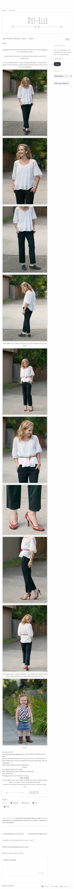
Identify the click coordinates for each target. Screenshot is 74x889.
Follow (57, 64)
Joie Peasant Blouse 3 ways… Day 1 (13, 834)
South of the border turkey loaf (38, 834)
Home (4, 10)
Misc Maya (34, 818)
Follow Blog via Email (59, 46)
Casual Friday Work (20, 818)
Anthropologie (6, 820)
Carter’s (7, 769)
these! (29, 67)
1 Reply (4, 43)
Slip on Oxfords (33, 820)
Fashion (29, 818)
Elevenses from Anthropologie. (15, 754)
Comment (41, 873)
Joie (6, 752)
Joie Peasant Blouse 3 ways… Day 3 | (18, 847)
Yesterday (5, 50)
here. (27, 776)
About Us (12, 10)
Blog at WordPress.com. (8, 885)
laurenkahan (10, 822)
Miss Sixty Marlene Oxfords (21, 820)
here (3, 756)
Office (39, 818)
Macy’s (7, 776)
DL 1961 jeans (43, 50)
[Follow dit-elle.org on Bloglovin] (61, 84)
